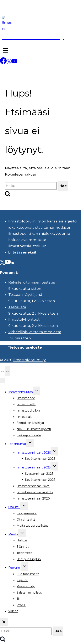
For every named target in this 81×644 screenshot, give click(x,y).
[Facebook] (3, 62)
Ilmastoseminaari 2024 (33, 486)
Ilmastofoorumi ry (29, 360)
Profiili (21, 605)
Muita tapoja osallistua (33, 525)
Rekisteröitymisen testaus (31, 282)
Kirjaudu (22, 580)
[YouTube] (14, 62)
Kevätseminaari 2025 (40, 480)
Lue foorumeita (28, 574)
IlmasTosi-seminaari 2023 (35, 492)
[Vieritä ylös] (2, 370)
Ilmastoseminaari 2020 (33, 498)
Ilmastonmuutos (20, 392)
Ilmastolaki (24, 417)
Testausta (17, 307)
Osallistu (14, 507)
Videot (13, 611)
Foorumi (14, 568)
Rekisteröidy (26, 586)
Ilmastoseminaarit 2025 (33, 467)
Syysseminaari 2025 (39, 474)
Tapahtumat (17, 444)
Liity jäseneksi (27, 513)
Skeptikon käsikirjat (30, 423)
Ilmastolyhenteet (24, 319)
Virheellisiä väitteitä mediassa (34, 332)
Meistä (13, 534)
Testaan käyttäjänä (25, 294)
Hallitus (22, 540)
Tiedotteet (24, 553)
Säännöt (23, 547)
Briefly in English (29, 559)
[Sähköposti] (12, 263)
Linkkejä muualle (29, 435)
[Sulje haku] (4, 622)
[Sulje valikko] (2, 380)
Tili (18, 599)
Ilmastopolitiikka (28, 410)
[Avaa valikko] (5, 51)
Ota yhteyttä (26, 519)
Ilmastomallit (26, 404)
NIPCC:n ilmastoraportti (34, 429)
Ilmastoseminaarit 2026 (34, 452)
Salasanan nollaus (29, 592)
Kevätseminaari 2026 (40, 459)
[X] (9, 62)
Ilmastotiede (26, 398)
